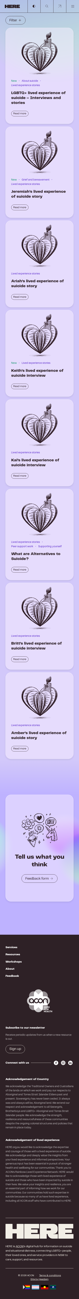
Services (11, 947)
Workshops (14, 961)
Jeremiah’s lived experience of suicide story (38, 194)
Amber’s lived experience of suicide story (39, 735)
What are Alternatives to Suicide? (35, 556)
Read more (19, 113)
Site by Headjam (39, 1279)
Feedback (12, 976)
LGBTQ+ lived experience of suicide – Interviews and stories (38, 98)
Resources (13, 954)
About (10, 969)
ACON (20, 1246)
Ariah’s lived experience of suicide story (37, 283)
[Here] (39, 1231)
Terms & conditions (50, 1275)
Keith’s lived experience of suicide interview (37, 373)
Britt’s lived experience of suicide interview (36, 646)
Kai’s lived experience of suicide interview (35, 462)
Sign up (15, 1049)
